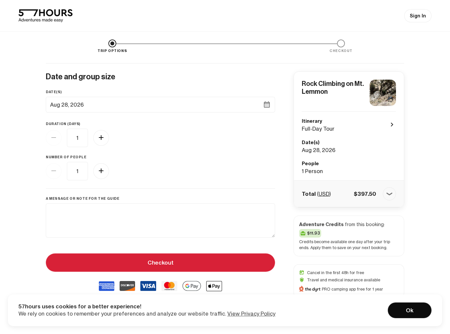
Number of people (66, 157)
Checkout (161, 262)
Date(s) (54, 92)
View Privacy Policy (251, 313)
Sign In (418, 16)
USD (324, 194)
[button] (349, 194)
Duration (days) (63, 124)
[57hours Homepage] (45, 15)
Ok (409, 310)
